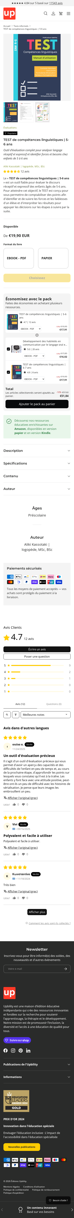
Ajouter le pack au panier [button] (37, 404)
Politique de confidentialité (16, 1189)
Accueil (6, 26)
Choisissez (37, 278)
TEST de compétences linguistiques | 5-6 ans (24, 28)
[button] (61, 13)
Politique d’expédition (13, 1192)
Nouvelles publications (21, 1147)
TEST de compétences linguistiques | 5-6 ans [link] (42, 315)
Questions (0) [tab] (53, 704)
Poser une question (37, 656)
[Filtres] (15, 714)
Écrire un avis (37, 649)
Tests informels (21, 26)
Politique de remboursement (46, 1189)
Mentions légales (11, 1186)
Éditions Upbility (18, 1181)
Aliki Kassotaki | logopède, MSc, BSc (24, 166)
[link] (12, 321)
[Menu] (68, 13)
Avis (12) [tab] (20, 704)
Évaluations (10, 127)
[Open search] (7, 714)
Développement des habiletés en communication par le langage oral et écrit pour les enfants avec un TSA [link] (44, 343)
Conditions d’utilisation (34, 1186)
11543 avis (56, 3)
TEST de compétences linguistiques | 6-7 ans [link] (44, 366)
